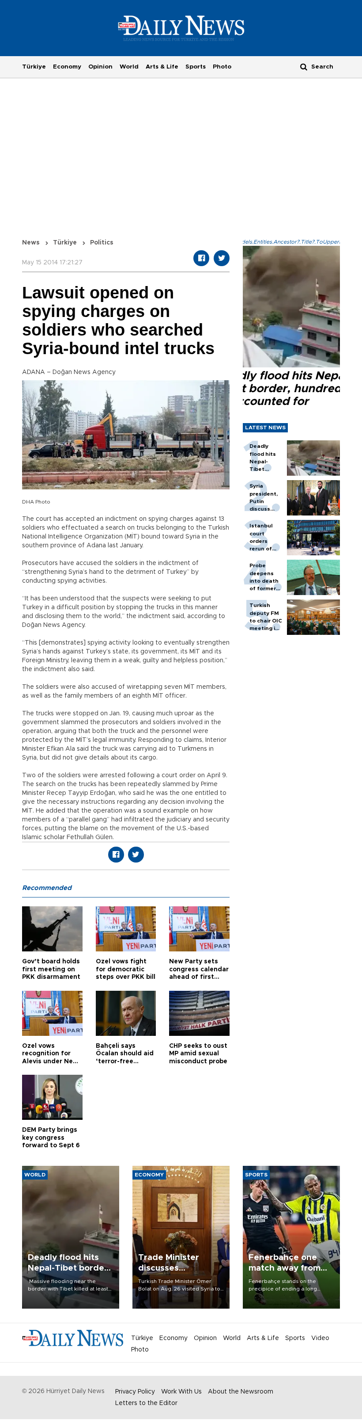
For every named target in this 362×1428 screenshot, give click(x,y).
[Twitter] (222, 258)
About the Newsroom (240, 1392)
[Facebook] (201, 258)
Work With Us (181, 1392)
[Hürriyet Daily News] (181, 28)
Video (320, 1338)
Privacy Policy (135, 1392)
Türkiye (34, 67)
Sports (195, 67)
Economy (67, 67)
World (129, 67)
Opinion (100, 67)
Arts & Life (162, 67)
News (31, 243)
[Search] (303, 66)
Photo (222, 67)
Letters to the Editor (146, 1403)
